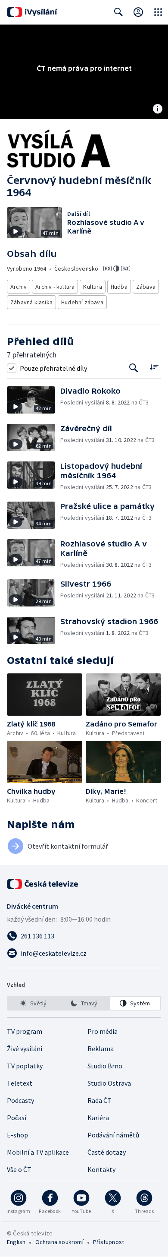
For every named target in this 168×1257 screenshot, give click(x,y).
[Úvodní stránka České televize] (43, 884)
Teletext (19, 1083)
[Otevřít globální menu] (158, 12)
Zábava (146, 287)
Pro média (102, 1031)
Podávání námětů (113, 1135)
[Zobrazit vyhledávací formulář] (118, 12)
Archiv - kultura (55, 287)
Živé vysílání (24, 1048)
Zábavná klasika (31, 302)
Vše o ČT (19, 1169)
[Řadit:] (154, 367)
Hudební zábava (82, 302)
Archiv (18, 287)
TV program (24, 1031)
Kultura (92, 287)
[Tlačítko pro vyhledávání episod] (134, 368)
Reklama (100, 1048)
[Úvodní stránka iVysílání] (32, 12)
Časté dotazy (106, 1152)
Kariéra (98, 1117)
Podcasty (20, 1100)
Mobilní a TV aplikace (38, 1152)
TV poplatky (25, 1065)
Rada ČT (99, 1100)
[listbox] (84, 1003)
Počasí (16, 1117)
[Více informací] (157, 109)
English (16, 1242)
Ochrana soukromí (59, 1242)
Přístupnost (108, 1242)
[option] (33, 1003)
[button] (33, 400)
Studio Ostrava (109, 1083)
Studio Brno (104, 1065)
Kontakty (101, 1169)
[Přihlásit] (138, 12)
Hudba (119, 287)
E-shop (17, 1135)
